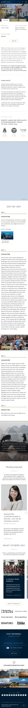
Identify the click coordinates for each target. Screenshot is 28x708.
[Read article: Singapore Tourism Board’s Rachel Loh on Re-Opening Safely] (14, 497)
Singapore (3, 36)
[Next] (26, 512)
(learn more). (8, 706)
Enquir (14, 41)
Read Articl (8, 538)
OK (24, 705)
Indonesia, (10, 595)
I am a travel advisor (16, 647)
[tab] (5, 20)
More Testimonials (14, 603)
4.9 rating (23, 135)
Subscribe (14, 653)
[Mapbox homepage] (24, 199)
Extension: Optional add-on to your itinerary (21, 28)
